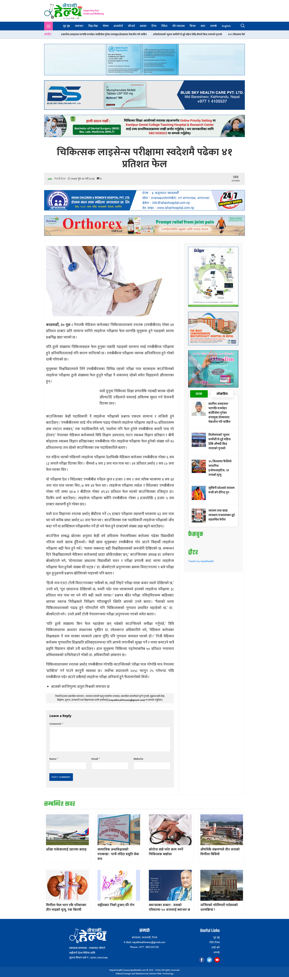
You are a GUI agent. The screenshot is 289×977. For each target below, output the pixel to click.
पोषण (106, 26)
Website (138, 759)
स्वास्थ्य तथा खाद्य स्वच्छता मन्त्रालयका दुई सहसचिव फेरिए (221, 515)
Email (95, 759)
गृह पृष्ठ (66, 26)
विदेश (164, 26)
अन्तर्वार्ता (118, 26)
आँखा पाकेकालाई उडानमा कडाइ (66, 849)
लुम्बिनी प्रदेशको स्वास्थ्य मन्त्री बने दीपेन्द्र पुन (244, 34)
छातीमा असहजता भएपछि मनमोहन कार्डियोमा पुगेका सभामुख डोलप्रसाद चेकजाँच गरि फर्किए (219, 412)
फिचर (193, 26)
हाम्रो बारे (216, 948)
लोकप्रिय (222, 394)
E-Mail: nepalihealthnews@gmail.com (144, 942)
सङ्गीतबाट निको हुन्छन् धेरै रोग (116, 905)
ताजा (199, 394)
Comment (56, 724)
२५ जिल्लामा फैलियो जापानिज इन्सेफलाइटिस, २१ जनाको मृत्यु (188, 34)
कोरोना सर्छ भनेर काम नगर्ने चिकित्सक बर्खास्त (166, 852)
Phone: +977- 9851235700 (144, 947)
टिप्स (154, 26)
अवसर (143, 26)
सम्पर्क (213, 26)
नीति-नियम (214, 943)
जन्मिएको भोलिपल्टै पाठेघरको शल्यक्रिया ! (219, 907)
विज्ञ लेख (93, 26)
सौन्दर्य (131, 26)
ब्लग (203, 26)
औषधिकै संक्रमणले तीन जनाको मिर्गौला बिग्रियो (220, 852)
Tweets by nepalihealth (201, 561)
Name (53, 759)
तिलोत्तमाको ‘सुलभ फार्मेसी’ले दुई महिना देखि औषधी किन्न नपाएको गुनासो (118, 34)
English (226, 26)
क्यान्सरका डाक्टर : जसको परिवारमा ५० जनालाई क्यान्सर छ (169, 907)
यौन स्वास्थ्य (178, 26)
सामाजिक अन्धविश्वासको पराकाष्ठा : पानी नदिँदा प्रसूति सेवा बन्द (118, 854)
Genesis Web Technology (161, 973)
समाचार (79, 26)
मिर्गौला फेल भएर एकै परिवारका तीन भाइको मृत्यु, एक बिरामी (66, 907)
